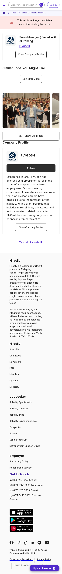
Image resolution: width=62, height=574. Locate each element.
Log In (53, 5)
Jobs (13, 13)
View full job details (29, 242)
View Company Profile (31, 54)
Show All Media (33, 135)
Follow (31, 168)
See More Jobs (31, 79)
